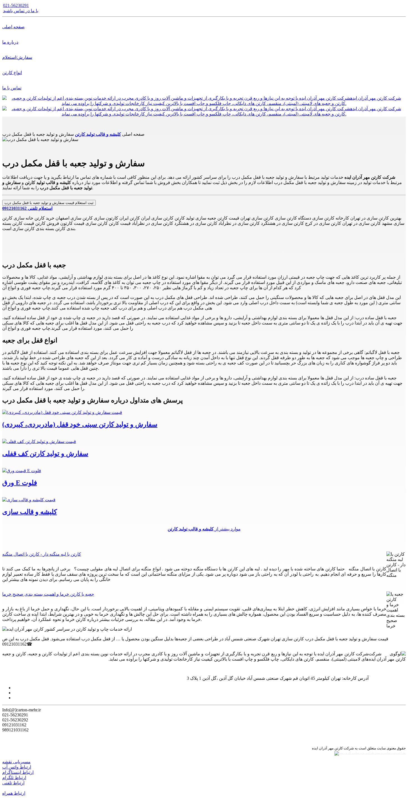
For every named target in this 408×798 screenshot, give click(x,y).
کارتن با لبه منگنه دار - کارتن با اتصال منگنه (41, 554)
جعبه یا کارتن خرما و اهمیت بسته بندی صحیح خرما (48, 594)
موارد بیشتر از (204, 529)
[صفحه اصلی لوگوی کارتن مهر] (204, 103)
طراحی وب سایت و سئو (390, 752)
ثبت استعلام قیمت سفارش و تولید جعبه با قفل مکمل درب (49, 203)
